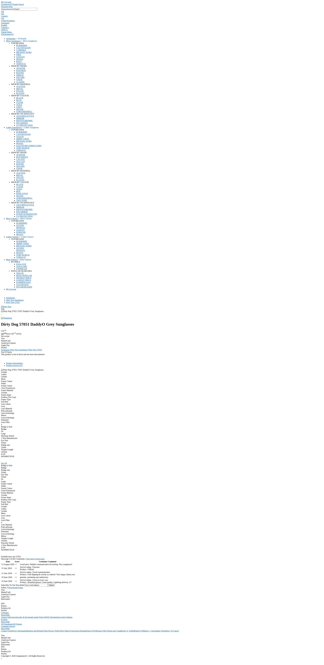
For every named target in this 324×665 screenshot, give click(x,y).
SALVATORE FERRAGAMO (29, 146)
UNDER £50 (21, 269)
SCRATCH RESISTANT (26, 214)
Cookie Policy (38, 617)
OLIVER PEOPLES (20, 226)
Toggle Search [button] (18, 4)
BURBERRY (21, 45)
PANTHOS (21, 70)
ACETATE (20, 86)
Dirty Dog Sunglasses (15, 300)
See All (4, 463)
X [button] (2, 9)
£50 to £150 (21, 264)
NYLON (20, 91)
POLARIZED (22, 123)
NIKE (18, 55)
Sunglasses (10, 298)
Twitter (20, 588)
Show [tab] (3, 615)
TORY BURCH (22, 148)
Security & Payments (24, 617)
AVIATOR (20, 68)
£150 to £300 (21, 266)
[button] (162, 12)
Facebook (13, 588)
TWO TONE (21, 200)
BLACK (19, 98)
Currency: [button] (5, 27)
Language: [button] (5, 23)
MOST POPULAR (24, 275)
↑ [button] (1, 658)
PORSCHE (21, 232)
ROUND (20, 73)
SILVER (19, 109)
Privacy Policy (54, 631)
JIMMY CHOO (22, 139)
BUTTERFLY (22, 157)
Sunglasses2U (6, 4)
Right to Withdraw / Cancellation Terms (150, 631)
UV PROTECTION (24, 125)
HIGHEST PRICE (23, 278)
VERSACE (21, 64)
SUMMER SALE (23, 282)
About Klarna (80, 631)
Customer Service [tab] (8, 626)
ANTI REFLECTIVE (25, 116)
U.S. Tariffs (129, 631)
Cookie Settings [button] (66, 617)
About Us (5, 617)
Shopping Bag (7, 7)
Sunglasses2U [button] (8, 9)
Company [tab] (5, 613)
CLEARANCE (22, 285)
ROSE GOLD (22, 193)
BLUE (19, 100)
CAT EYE (20, 159)
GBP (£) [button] (4, 30)
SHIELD (20, 75)
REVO (19, 61)
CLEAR (19, 102)
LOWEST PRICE (23, 280)
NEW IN (20, 273)
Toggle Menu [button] (6, 32)
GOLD (19, 105)
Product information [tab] (14, 363)
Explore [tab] (4, 619)
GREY (19, 107)
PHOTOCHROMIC (24, 121)
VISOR (19, 80)
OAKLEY (20, 57)
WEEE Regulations (52, 617)
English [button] (4, 25)
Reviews (12, 617)
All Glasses (17, 624)
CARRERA (21, 50)
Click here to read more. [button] (35, 559)
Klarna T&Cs (101, 631)
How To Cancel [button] (172, 631)
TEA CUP (20, 162)
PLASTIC (20, 93)
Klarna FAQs (91, 631)
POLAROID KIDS (24, 287)
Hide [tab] (8, 615)
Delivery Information (18, 631)
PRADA (19, 59)
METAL (19, 89)
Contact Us (5, 631)
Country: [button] (4, 16)
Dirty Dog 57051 (13, 302)
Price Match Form (67, 631)
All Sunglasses (7, 624)
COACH (20, 137)
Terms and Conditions (116, 631)
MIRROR (20, 118)
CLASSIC (20, 82)
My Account (6, 2)
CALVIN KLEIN (23, 48)
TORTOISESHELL (24, 111)
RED (18, 191)
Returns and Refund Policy (37, 631)
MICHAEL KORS (24, 52)
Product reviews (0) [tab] (14, 365)
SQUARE (20, 77)
